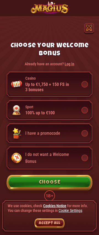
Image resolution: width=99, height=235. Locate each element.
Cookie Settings (70, 210)
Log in (69, 64)
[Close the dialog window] (89, 28)
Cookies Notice (54, 206)
